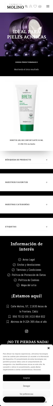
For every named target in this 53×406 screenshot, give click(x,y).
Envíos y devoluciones (28, 265)
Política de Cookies (28, 280)
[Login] (30, 6)
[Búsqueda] (26, 6)
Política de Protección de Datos (29, 275)
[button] (48, 348)
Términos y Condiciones (28, 270)
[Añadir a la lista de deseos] (50, 85)
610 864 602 (37, 316)
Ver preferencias (26, 394)
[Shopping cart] (39, 6)
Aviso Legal (29, 259)
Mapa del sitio (28, 285)
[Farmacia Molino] (15, 6)
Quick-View (50, 90)
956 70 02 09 (20, 316)
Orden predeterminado (26, 62)
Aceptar (26, 377)
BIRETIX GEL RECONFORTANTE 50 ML (26, 140)
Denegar (26, 386)
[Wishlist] (34, 6)
